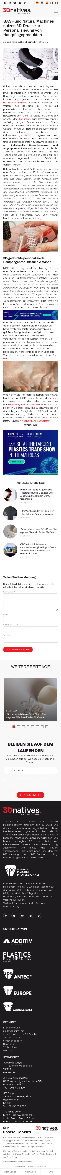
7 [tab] (42, 726)
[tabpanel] (30, 699)
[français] (52, 3)
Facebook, (13, 404)
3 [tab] (23, 726)
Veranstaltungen (12, 1037)
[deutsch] (37, 3)
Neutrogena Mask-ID (15, 102)
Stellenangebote (12, 1040)
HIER (5, 358)
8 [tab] (46, 726)
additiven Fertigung (47, 844)
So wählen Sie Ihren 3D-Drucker (20, 1034)
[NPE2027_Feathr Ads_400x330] (30, 452)
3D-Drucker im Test (13, 1031)
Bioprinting (24, 119)
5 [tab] (32, 726)
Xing (49, 404)
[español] (47, 3)
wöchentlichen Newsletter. (35, 420)
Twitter (24, 404)
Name (6, 614)
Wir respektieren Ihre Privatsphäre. (18, 1162)
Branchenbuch (11, 1027)
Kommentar (9, 592)
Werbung (8, 1050)
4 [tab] (28, 726)
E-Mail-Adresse (10, 625)
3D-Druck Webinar (13, 1047)
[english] (42, 3)
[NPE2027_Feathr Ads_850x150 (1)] (30, 315)
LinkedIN (35, 404)
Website (6, 635)
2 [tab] (18, 726)
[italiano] (56, 3)
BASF (27, 135)
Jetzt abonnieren (30, 795)
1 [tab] (14, 726)
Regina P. (31, 42)
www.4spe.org (11, 906)
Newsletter (9, 1044)
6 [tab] (37, 726)
